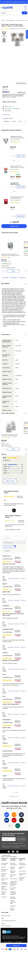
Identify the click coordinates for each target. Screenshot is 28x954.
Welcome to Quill (5, 915)
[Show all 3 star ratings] (14, 468)
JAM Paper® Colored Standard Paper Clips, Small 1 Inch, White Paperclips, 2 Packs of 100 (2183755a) (9, 435)
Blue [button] (20, 121)
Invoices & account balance (4, 875)
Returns (3, 867)
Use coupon (21, 839)
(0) (22, 471)
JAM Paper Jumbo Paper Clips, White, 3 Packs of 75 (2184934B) (17, 137)
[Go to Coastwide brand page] (14, 815)
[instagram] (8, 851)
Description (5, 277)
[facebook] (17, 851)
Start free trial (21, 92)
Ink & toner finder (22, 868)
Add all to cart (14, 226)
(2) (22, 466)
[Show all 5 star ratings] (14, 464)
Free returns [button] (7, 110)
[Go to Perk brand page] (6, 820)
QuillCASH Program (12, 871)
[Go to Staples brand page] (14, 820)
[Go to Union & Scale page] (10, 826)
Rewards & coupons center (22, 879)
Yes (10, 578)
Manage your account (4, 870)
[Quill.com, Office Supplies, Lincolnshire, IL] (6, 932)
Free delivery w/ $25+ (10, 101)
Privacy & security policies (3, 893)
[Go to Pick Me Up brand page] (21, 815)
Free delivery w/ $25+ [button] (7, 445)
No (16, 578)
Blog (2, 918)
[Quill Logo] (8, 7)
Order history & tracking (4, 864)
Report (24, 578)
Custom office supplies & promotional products (14, 883)
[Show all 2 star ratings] (14, 470)
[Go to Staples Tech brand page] (21, 820)
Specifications (14, 277)
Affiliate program (12, 909)
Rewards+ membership (13, 864)
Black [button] (14, 121)
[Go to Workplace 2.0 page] (17, 826)
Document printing (13, 888)
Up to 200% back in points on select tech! (14, 2)
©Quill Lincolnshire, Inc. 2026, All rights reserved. (12, 937)
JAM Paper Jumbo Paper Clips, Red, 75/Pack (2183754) (16, 197)
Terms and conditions (15, 843)
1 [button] (12, 792)
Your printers (22, 871)
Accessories (22, 277)
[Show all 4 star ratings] (14, 466)
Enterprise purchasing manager (13, 893)
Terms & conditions (8, 941)
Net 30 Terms (14, 878)
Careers (3, 923)
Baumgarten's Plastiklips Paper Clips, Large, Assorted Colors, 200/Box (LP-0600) (10, 255)
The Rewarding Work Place (8, 920)
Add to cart (16, 945)
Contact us (4, 897)
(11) (22, 464)
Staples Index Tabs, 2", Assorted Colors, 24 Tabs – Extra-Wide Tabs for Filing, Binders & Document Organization (17, 166)
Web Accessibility (5, 925)
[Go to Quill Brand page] (6, 815)
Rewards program (12, 868)
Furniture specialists (13, 897)
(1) (22, 468)
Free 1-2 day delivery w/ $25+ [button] (9, 267)
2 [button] (15, 792)
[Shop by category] (1, 7)
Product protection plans (13, 902)
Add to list (7, 114)
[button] (27, 2)
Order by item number (22, 874)
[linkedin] (13, 851)
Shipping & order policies (4, 883)
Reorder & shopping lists (22, 864)
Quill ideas (12, 906)
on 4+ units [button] (9, 263)
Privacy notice (18, 941)
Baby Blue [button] (6, 121)
